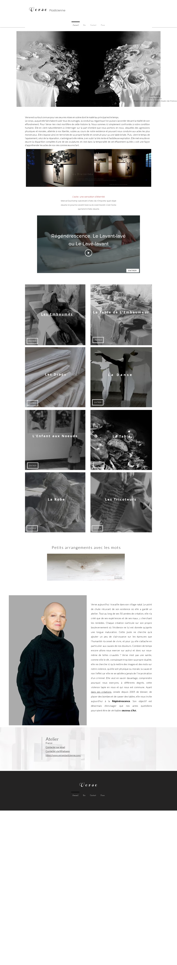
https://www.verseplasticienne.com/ (63, 755)
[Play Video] (88, 252)
